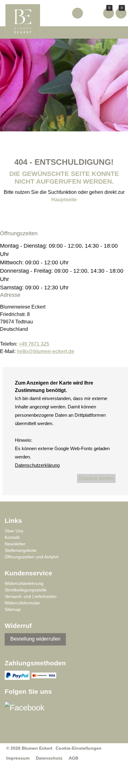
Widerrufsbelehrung (24, 583)
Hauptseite (64, 199)
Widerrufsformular (22, 602)
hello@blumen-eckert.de (45, 351)
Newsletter (15, 543)
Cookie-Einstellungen (79, 748)
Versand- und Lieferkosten (31, 596)
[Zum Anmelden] (77, 13)
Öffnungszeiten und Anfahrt (31, 556)
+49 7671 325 (34, 344)
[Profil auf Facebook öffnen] (28, 709)
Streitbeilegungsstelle (26, 589)
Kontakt (12, 537)
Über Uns (14, 530)
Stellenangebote (21, 550)
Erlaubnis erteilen (96, 478)
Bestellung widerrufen (35, 639)
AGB (73, 758)
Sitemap (13, 609)
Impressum (18, 758)
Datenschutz (49, 758)
